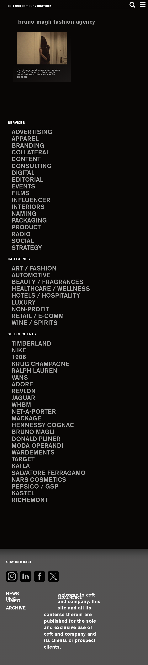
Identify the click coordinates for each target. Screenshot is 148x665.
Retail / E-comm (38, 316)
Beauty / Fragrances (47, 282)
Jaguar (23, 398)
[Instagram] (12, 576)
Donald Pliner (36, 439)
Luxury (24, 303)
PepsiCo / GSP (35, 487)
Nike (19, 350)
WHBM (21, 405)
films (20, 193)
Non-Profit (30, 309)
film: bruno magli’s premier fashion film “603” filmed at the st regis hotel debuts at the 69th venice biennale (38, 73)
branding (28, 146)
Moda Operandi (37, 446)
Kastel (23, 493)
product (26, 227)
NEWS (12, 594)
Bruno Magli (33, 432)
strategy (27, 248)
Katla (21, 466)
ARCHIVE (16, 608)
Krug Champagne (40, 364)
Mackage (26, 418)
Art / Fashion (34, 268)
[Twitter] (53, 576)
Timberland (31, 344)
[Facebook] (39, 576)
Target (23, 459)
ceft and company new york (29, 6)
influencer (31, 200)
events (23, 186)
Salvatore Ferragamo (49, 473)
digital (23, 173)
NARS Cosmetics (39, 480)
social (23, 241)
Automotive (31, 275)
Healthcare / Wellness (51, 289)
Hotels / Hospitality (46, 296)
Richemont (30, 500)
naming (24, 214)
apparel (25, 139)
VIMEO (13, 601)
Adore (22, 384)
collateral (31, 152)
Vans (20, 378)
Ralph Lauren (34, 371)
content (26, 159)
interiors (28, 207)
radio (21, 234)
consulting (31, 166)
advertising (32, 132)
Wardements (33, 452)
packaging (29, 220)
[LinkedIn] (25, 576)
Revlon (24, 391)
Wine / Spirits (34, 323)
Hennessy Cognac (43, 425)
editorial (27, 180)
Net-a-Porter (34, 412)
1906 (19, 357)
